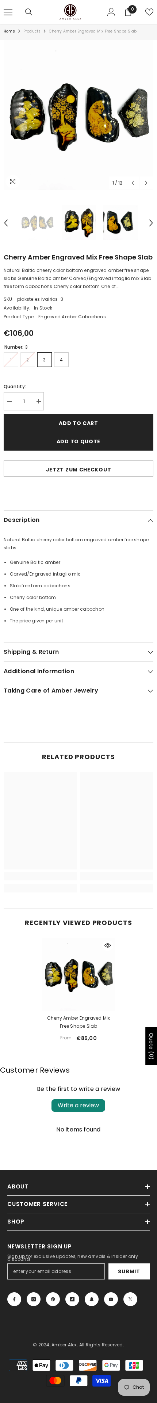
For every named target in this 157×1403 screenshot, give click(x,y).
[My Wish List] (149, 12)
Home (9, 31)
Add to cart (78, 423)
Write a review (78, 1105)
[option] (78, 115)
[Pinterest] (53, 1299)
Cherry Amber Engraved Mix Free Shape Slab (78, 1022)
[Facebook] (14, 1299)
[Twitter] (130, 1299)
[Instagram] (34, 1299)
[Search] (28, 12)
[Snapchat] (92, 1299)
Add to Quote (78, 441)
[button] (132, 183)
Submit (129, 1271)
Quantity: (15, 386)
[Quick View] (107, 945)
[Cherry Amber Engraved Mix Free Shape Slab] (78, 974)
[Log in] (111, 12)
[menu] (8, 12)
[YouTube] (111, 1299)
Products (32, 31)
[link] (40, 876)
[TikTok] (72, 1299)
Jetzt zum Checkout (78, 469)
